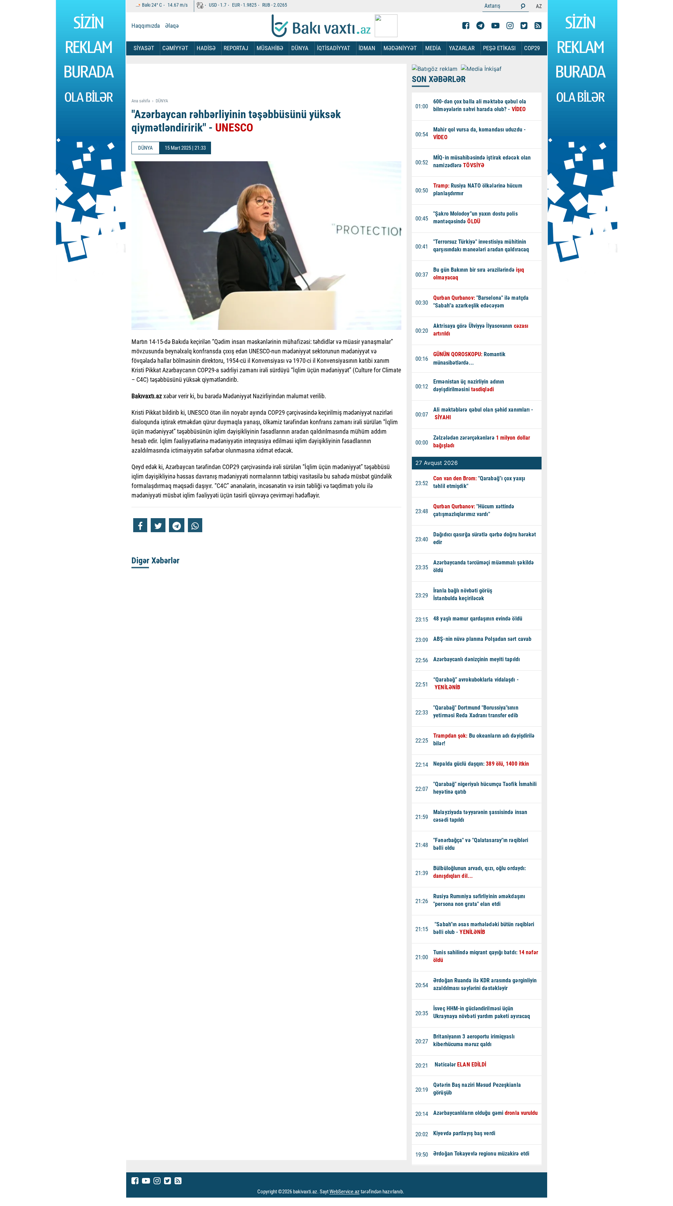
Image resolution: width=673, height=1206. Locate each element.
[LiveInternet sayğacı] (410, 1192)
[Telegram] (480, 26)
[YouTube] (495, 26)
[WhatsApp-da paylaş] (195, 525)
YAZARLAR (462, 48)
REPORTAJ (236, 48)
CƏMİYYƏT (175, 48)
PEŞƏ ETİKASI (499, 48)
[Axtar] (523, 6)
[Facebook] (465, 26)
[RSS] (538, 26)
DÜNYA (299, 48)
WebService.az (344, 1192)
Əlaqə (172, 25)
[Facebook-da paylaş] (140, 525)
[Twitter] (524, 26)
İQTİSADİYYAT (333, 48)
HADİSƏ (206, 48)
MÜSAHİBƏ (270, 48)
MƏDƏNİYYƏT (400, 48)
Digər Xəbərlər (155, 560)
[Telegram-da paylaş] (176, 525)
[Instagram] (510, 26)
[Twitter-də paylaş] (158, 525)
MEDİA (433, 48)
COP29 (532, 48)
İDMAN (367, 48)
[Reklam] (271, 81)
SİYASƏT (144, 48)
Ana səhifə (140, 100)
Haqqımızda (145, 25)
